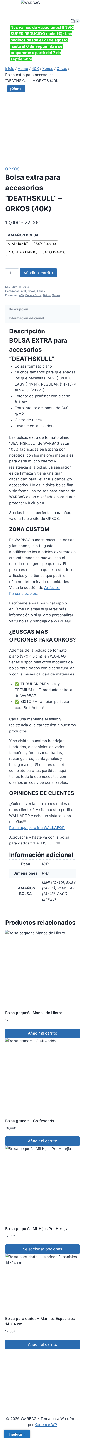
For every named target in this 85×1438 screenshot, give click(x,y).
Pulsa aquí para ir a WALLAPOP (37, 827)
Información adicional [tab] (26, 318)
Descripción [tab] (18, 309)
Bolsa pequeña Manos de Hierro (33, 1013)
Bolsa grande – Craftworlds (29, 1121)
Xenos (41, 291)
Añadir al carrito (38, 272)
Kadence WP (46, 1424)
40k (21, 295)
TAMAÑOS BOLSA (22, 235)
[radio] (18, 244)
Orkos (12, 169)
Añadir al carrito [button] (42, 1033)
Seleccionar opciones (42, 1249)
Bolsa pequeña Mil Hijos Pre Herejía (36, 1228)
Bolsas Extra (33, 295)
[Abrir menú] (64, 21)
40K (23, 291)
